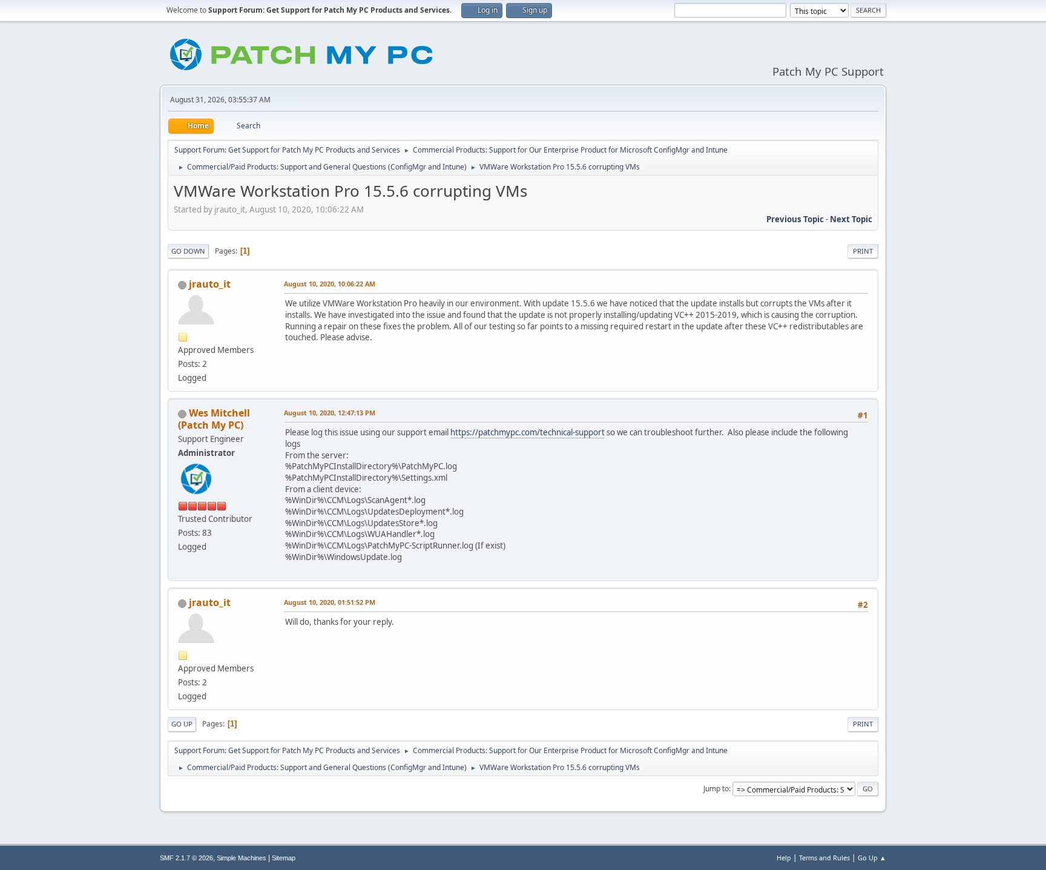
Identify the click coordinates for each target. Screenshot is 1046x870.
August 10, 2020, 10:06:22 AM (329, 283)
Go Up (181, 723)
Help (784, 857)
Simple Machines (241, 858)
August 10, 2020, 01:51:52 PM (329, 602)
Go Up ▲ (872, 857)
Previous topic (795, 219)
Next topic (851, 219)
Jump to (716, 788)
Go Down (188, 250)
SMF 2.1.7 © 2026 (186, 858)
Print (863, 250)
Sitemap (283, 858)
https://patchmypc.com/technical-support (527, 432)
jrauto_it (210, 284)
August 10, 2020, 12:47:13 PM (329, 412)
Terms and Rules (824, 857)
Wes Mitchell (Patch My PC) (214, 419)
